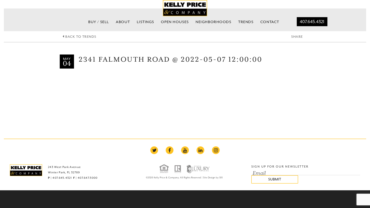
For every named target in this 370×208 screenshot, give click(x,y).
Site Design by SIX (213, 177)
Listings (145, 22)
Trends (245, 22)
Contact (269, 22)
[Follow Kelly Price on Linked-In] (200, 150)
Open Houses (175, 22)
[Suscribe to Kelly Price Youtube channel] (185, 150)
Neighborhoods (213, 22)
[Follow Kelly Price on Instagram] (216, 150)
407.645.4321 (312, 21)
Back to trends (80, 37)
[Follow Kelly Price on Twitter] (154, 150)
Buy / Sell (98, 22)
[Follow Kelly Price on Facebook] (169, 150)
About (123, 22)
